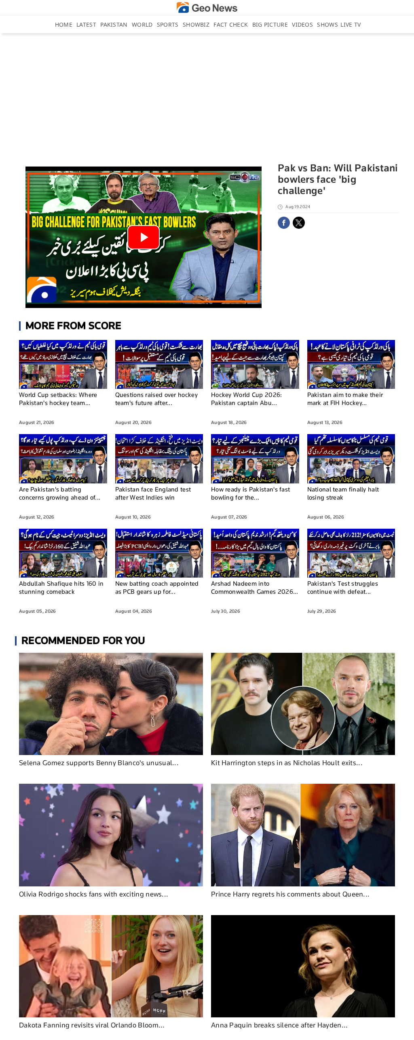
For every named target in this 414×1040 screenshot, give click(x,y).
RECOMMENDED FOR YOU (83, 640)
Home (63, 24)
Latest (86, 24)
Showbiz (196, 24)
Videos (302, 24)
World (142, 24)
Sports (168, 24)
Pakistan (113, 24)
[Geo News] (207, 7)
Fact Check (230, 24)
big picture (270, 24)
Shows (327, 24)
